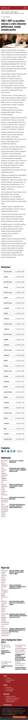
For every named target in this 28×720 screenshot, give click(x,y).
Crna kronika (10, 689)
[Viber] (8, 451)
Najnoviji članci (10, 701)
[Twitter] (5, 451)
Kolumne (8, 687)
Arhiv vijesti (9, 691)
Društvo (8, 678)
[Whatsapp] (11, 451)
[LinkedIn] (14, 451)
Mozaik (8, 682)
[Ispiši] (21, 451)
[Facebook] (2, 451)
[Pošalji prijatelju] (18, 451)
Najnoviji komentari (11, 700)
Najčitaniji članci (10, 696)
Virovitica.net (5, 8)
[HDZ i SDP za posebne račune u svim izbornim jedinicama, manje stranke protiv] (14, 41)
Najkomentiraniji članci (12, 698)
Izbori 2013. (6, 17)
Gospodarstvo (10, 680)
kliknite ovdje (11, 714)
